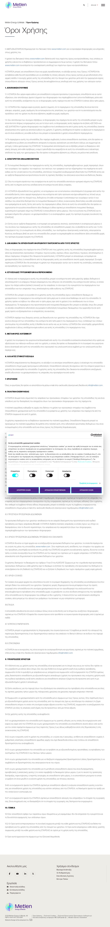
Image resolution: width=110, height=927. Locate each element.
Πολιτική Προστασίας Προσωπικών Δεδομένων (75, 916)
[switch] (32, 475)
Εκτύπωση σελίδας (17, 890)
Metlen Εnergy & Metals (14, 23)
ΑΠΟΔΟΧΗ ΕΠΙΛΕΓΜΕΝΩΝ (55, 490)
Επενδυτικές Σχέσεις (65, 876)
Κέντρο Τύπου (62, 879)
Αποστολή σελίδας (17, 887)
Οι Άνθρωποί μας (63, 873)
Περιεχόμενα (15, 893)
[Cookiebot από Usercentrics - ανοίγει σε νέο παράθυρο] (92, 435)
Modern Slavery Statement (77, 917)
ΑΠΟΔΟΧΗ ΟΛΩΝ (86, 490)
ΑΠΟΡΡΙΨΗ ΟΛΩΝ (24, 490)
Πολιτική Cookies (85, 462)
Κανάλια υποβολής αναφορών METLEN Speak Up (49, 917)
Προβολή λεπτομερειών (88, 483)
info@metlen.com (95, 385)
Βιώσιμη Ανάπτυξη (64, 870)
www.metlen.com (59, 49)
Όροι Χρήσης (37, 916)
